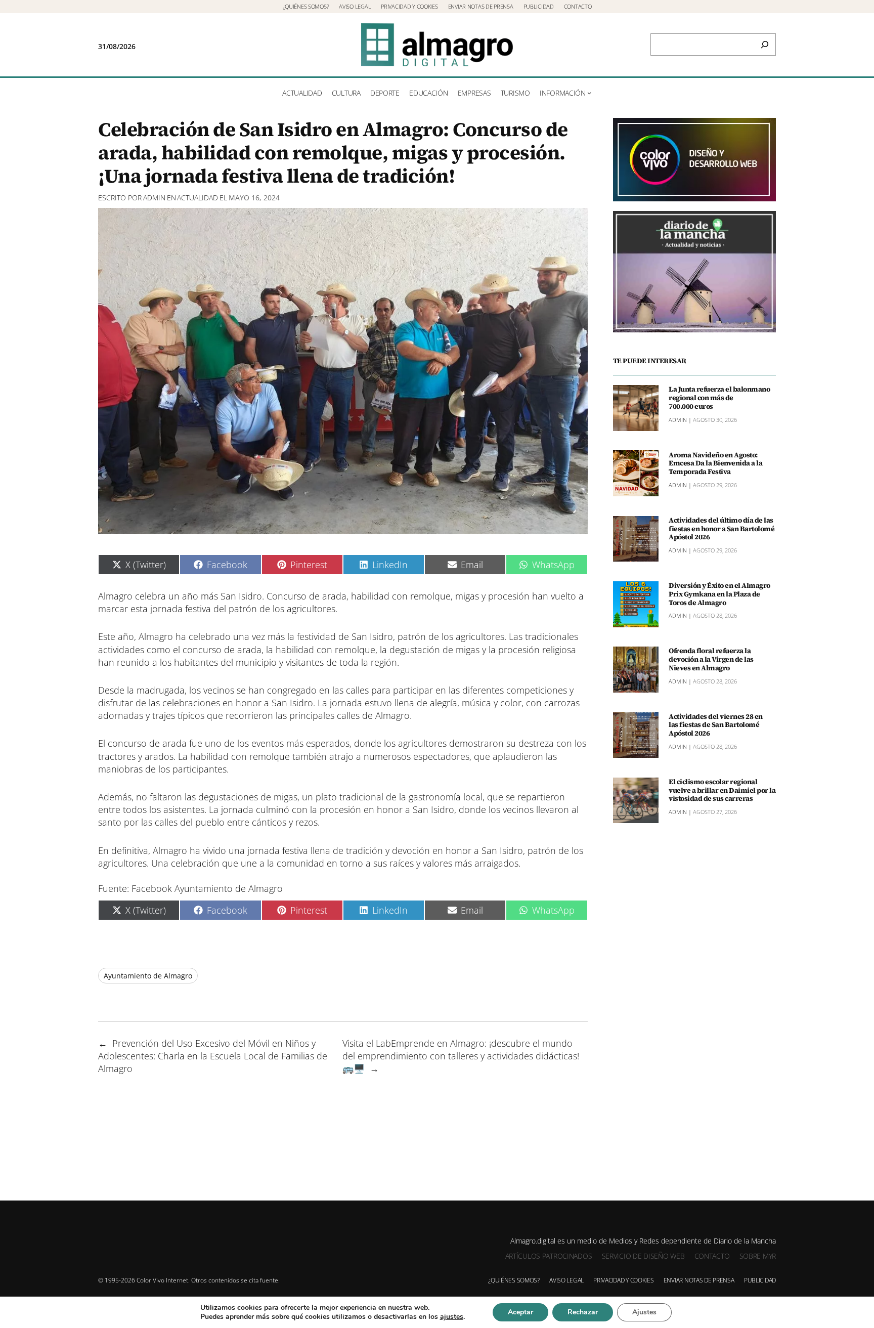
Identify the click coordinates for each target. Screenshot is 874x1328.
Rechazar (582, 1312)
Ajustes (644, 1312)
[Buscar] (764, 44)
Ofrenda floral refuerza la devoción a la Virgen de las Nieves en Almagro (711, 659)
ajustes (451, 1316)
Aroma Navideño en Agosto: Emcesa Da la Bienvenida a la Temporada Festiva (715, 463)
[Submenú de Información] (589, 93)
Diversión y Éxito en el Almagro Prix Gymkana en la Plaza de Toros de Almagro (719, 594)
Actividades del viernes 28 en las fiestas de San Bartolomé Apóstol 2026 (716, 724)
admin (154, 197)
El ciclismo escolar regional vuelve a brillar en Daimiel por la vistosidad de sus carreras (722, 790)
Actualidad (197, 197)
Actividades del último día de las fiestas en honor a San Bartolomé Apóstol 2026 (721, 528)
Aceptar (520, 1312)
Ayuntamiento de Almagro (148, 975)
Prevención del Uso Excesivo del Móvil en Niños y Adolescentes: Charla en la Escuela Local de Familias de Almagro (212, 1056)
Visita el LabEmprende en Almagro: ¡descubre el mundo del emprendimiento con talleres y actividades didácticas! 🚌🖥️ (460, 1056)
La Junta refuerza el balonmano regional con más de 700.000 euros (719, 397)
